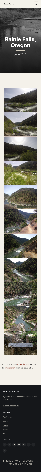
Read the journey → (11, 405)
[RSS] (5, 451)
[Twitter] (19, 445)
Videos (5, 429)
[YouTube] (14, 445)
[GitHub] (29, 445)
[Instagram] (5, 445)
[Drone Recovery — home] (10, 3)
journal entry (10, 367)
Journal (5, 421)
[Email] (33, 445)
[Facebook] (24, 445)
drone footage (23, 364)
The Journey (7, 417)
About (5, 433)
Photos (5, 425)
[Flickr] (9, 445)
